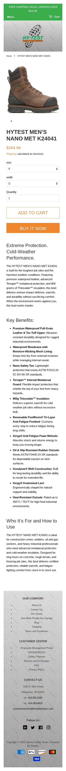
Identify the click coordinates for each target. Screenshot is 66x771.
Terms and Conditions (36, 631)
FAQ (36, 665)
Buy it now (33, 228)
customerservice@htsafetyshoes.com (33, 708)
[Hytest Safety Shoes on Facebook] (40, 728)
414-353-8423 (35, 703)
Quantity (11, 191)
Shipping (11, 153)
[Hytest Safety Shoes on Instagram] (48, 728)
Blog (36, 622)
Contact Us (37, 609)
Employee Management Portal (37, 648)
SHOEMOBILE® (37, 652)
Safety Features (36, 656)
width (9, 177)
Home (9, 56)
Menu (10, 16)
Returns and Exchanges (37, 661)
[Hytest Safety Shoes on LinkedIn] (25, 728)
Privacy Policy (36, 669)
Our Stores (37, 613)
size (8, 162)
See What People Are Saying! (36, 618)
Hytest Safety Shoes (38, 742)
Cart (57, 16)
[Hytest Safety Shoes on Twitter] (33, 728)
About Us (37, 605)
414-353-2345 (35, 697)
